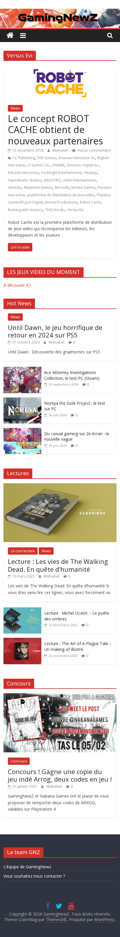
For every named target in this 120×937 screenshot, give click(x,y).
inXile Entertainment (79, 180)
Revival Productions (61, 202)
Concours (19, 761)
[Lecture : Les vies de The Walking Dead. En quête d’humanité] (59, 486)
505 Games (46, 157)
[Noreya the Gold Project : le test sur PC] (22, 400)
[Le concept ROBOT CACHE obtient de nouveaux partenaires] (59, 69)
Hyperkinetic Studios (25, 180)
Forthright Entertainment (61, 172)
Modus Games (83, 187)
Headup (90, 172)
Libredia (15, 187)
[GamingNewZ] (60, 12)
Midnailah (60, 150)
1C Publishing (24, 157)
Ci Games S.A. (38, 165)
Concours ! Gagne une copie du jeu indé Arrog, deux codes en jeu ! (60, 775)
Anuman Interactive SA (76, 157)
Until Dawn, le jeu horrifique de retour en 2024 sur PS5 (55, 331)
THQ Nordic (55, 209)
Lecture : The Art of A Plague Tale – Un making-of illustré (78, 646)
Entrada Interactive (23, 172)
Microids (62, 187)
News (15, 108)
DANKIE (58, 165)
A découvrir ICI (17, 285)
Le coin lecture (23, 551)
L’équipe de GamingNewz (27, 866)
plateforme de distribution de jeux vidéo (60, 195)
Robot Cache (90, 202)
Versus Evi (75, 209)
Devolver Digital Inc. (83, 165)
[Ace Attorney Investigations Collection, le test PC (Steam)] (22, 370)
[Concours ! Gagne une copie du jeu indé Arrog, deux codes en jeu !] (59, 696)
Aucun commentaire (94, 150)
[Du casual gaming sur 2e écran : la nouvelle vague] (22, 431)
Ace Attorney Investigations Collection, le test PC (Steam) (71, 375)
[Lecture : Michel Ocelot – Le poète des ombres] (22, 610)
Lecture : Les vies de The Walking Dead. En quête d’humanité (58, 565)
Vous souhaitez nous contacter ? (34, 876)
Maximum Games (38, 187)
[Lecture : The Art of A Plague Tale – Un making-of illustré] (22, 641)
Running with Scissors (25, 209)
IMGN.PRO (52, 180)
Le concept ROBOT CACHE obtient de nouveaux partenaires (55, 129)
